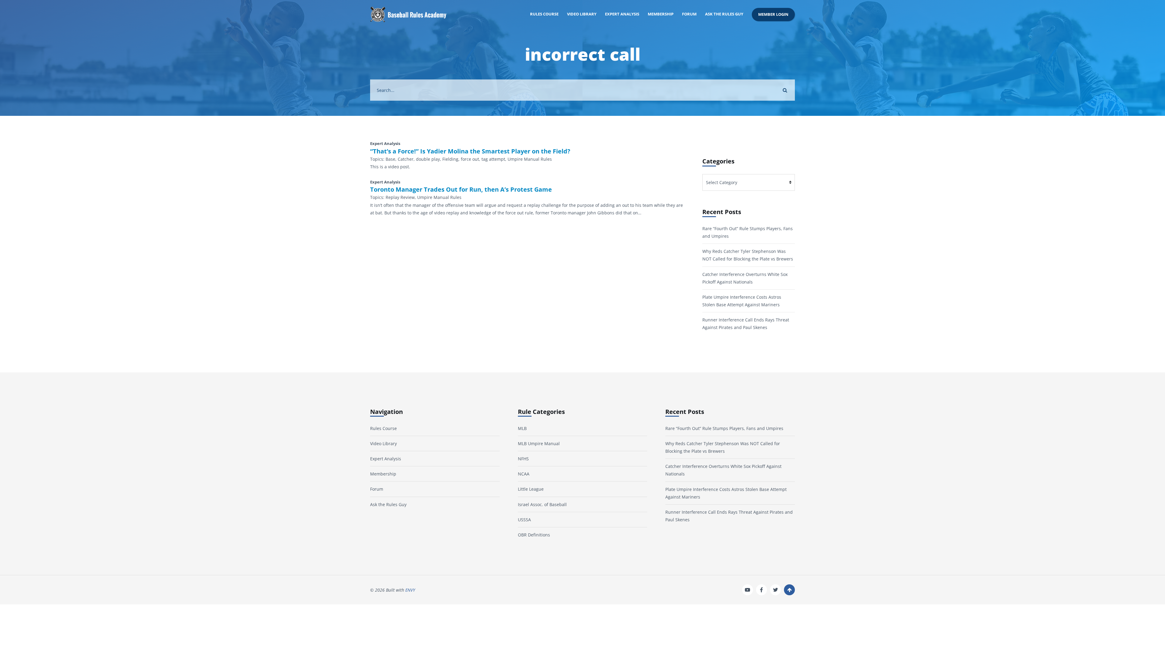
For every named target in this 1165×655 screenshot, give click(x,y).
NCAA (523, 474)
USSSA (524, 519)
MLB (522, 428)
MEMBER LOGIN (773, 14)
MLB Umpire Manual (539, 443)
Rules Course (544, 14)
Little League (531, 489)
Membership (661, 14)
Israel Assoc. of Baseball (542, 504)
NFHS (523, 459)
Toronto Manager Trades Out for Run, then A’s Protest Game (461, 189)
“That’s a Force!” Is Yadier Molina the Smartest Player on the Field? (470, 151)
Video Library (581, 14)
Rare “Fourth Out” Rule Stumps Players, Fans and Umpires (724, 428)
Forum (689, 14)
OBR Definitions (534, 535)
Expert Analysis (622, 14)
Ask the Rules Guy (724, 14)
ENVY (410, 590)
